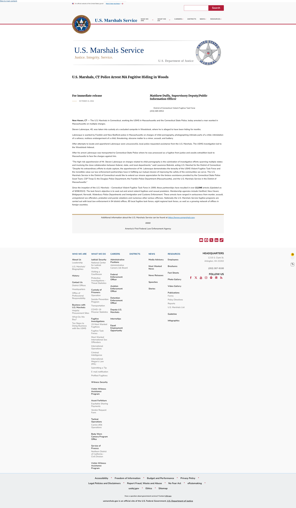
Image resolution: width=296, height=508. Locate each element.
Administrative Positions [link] (117, 261)
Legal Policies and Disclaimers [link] (104, 483)
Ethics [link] (149, 488)
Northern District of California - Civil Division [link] (98, 454)
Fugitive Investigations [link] (98, 320)
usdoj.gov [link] (134, 488)
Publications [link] (173, 292)
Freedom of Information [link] (127, 478)
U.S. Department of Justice (180, 500)
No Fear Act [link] (174, 483)
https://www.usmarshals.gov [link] (181, 217)
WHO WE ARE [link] (79, 254)
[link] (81, 24)
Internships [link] (115, 318)
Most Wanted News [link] (155, 267)
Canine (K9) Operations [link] (96, 426)
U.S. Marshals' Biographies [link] (78, 267)
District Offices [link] (79, 285)
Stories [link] (152, 288)
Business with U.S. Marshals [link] (78, 306)
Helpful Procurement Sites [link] (80, 311)
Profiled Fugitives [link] (99, 375)
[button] (201, 240)
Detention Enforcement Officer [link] (116, 300)
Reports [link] (171, 303)
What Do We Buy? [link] (78, 318)
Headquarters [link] (78, 289)
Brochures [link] (172, 266)
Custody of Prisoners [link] (96, 291)
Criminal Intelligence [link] (96, 353)
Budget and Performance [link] (160, 478)
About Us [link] (76, 259)
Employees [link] (173, 259)
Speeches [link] (153, 282)
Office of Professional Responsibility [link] (78, 296)
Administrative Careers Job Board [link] (119, 266)
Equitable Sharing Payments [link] (99, 405)
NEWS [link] (152, 254)
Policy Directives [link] (175, 299)
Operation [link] (96, 295)
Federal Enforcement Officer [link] (116, 277)
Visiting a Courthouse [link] (96, 273)
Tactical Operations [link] (96, 420)
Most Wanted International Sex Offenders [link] (99, 340)
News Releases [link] (156, 275)
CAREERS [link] (115, 254)
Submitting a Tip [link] (99, 367)
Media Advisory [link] (156, 259)
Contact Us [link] (77, 282)
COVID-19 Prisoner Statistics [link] (99, 310)
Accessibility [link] (101, 478)
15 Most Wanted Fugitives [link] (99, 325)
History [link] (75, 275)
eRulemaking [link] (195, 483)
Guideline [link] (172, 313)
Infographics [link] (173, 320)
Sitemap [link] (163, 488)
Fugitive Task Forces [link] (97, 332)
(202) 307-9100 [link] (216, 268)
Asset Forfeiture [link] (99, 400)
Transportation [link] (98, 305)
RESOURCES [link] (174, 254)
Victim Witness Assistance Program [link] (98, 391)
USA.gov (168, 496)
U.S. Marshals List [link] (176, 307)
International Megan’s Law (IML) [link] (97, 361)
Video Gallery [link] (174, 286)
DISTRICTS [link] (135, 254)
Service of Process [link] (96, 447)
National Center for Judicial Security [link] (98, 265)
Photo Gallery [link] (174, 279)
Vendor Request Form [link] (98, 411)
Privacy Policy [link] (187, 478)
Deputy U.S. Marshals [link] (116, 311)
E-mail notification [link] (99, 371)
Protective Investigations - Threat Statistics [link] (98, 280)
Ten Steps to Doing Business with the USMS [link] (79, 326)
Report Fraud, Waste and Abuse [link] (144, 483)
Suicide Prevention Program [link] (99, 300)
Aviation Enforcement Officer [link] (116, 289)
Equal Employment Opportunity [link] (116, 328)
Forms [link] (171, 295)
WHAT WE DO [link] (98, 254)
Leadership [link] (77, 262)
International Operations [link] (97, 347)
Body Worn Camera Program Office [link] (99, 436)
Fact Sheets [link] (173, 272)
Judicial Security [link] (98, 259)
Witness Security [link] (99, 382)
